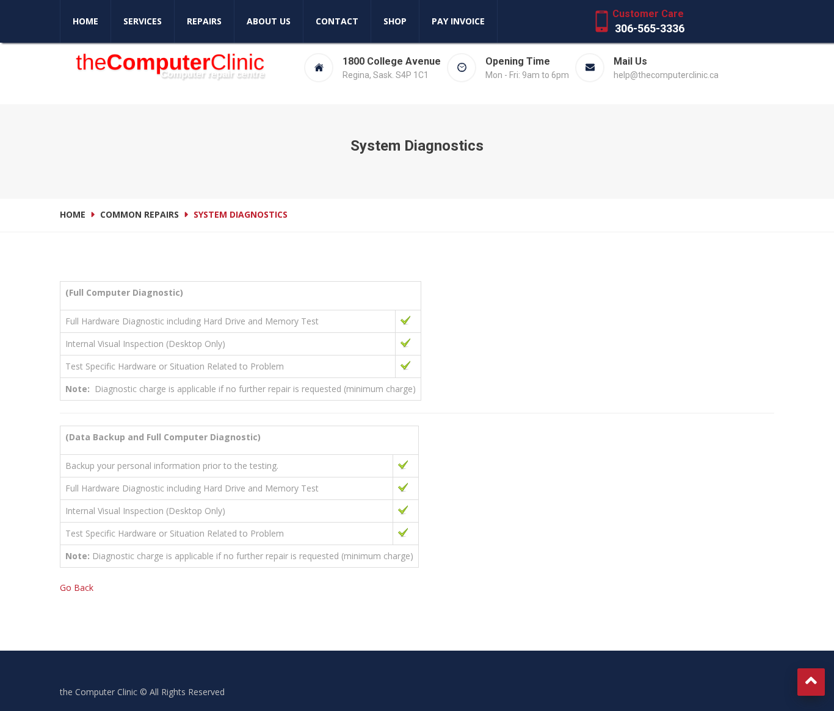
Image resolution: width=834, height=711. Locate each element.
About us (269, 21)
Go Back (76, 587)
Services (142, 21)
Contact (337, 21)
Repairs (204, 21)
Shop (395, 21)
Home (85, 21)
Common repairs (139, 214)
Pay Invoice (458, 21)
